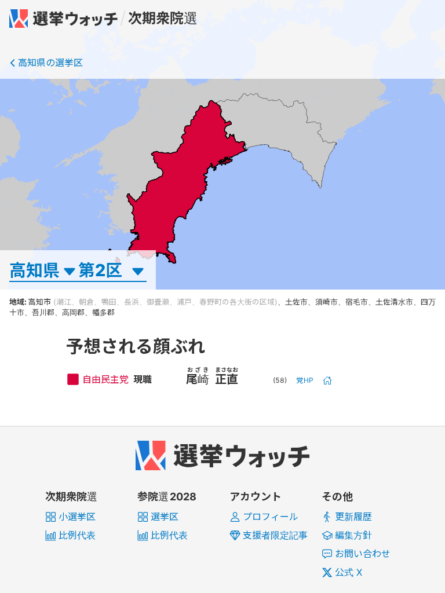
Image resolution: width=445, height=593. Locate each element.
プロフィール (270, 516)
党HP (305, 380)
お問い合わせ (363, 553)
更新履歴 (353, 516)
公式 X (348, 572)
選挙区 (164, 516)
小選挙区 (77, 516)
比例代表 (77, 535)
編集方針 (353, 535)
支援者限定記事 (275, 535)
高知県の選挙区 (50, 62)
